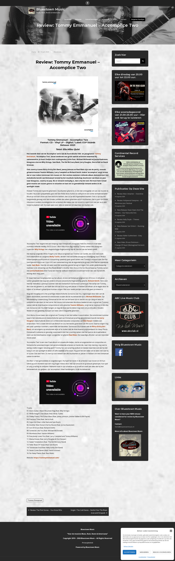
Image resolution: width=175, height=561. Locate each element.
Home (58, 19)
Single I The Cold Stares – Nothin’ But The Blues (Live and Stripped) (89, 511)
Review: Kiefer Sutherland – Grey (129, 235)
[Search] (142, 61)
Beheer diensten (128, 546)
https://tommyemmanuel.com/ (46, 458)
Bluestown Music (50, 9)
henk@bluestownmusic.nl (124, 427)
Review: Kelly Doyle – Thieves (128, 219)
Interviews (105, 19)
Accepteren (129, 552)
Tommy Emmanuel (35, 500)
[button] (171, 531)
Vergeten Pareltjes (137, 19)
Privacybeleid (151, 557)
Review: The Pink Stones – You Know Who (46, 510)
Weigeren (144, 552)
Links (115, 19)
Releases (78, 19)
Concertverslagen (91, 19)
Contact (123, 19)
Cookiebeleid (142, 557)
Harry (34, 52)
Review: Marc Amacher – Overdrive (130, 194)
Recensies (67, 19)
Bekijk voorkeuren (162, 552)
